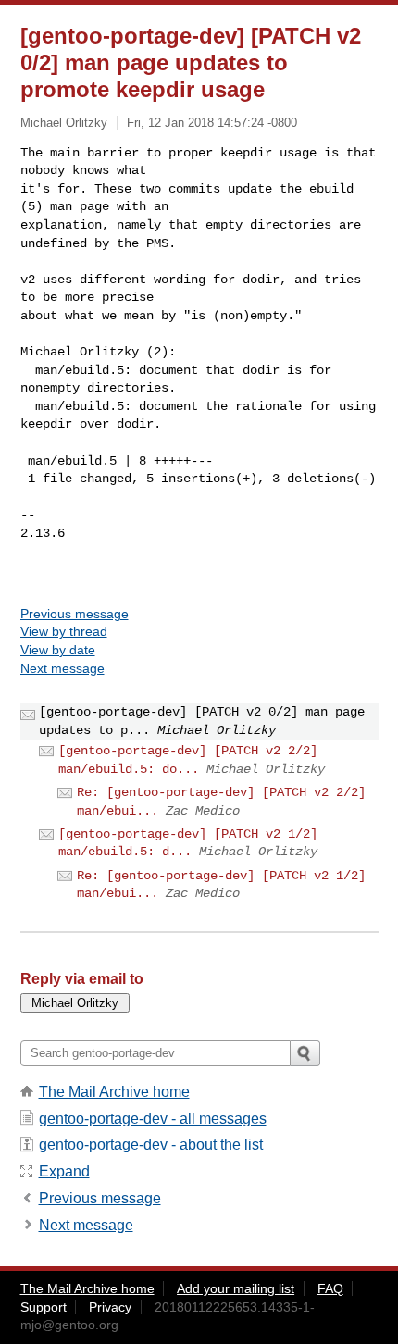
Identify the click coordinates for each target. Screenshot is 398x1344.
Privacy (110, 1307)
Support (43, 1307)
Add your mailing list (235, 1288)
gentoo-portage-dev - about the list (151, 1144)
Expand (64, 1171)
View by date (57, 649)
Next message (62, 668)
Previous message (74, 613)
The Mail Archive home (114, 1092)
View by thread (63, 631)
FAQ (330, 1288)
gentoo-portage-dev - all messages (153, 1118)
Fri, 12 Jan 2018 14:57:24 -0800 (212, 123)
